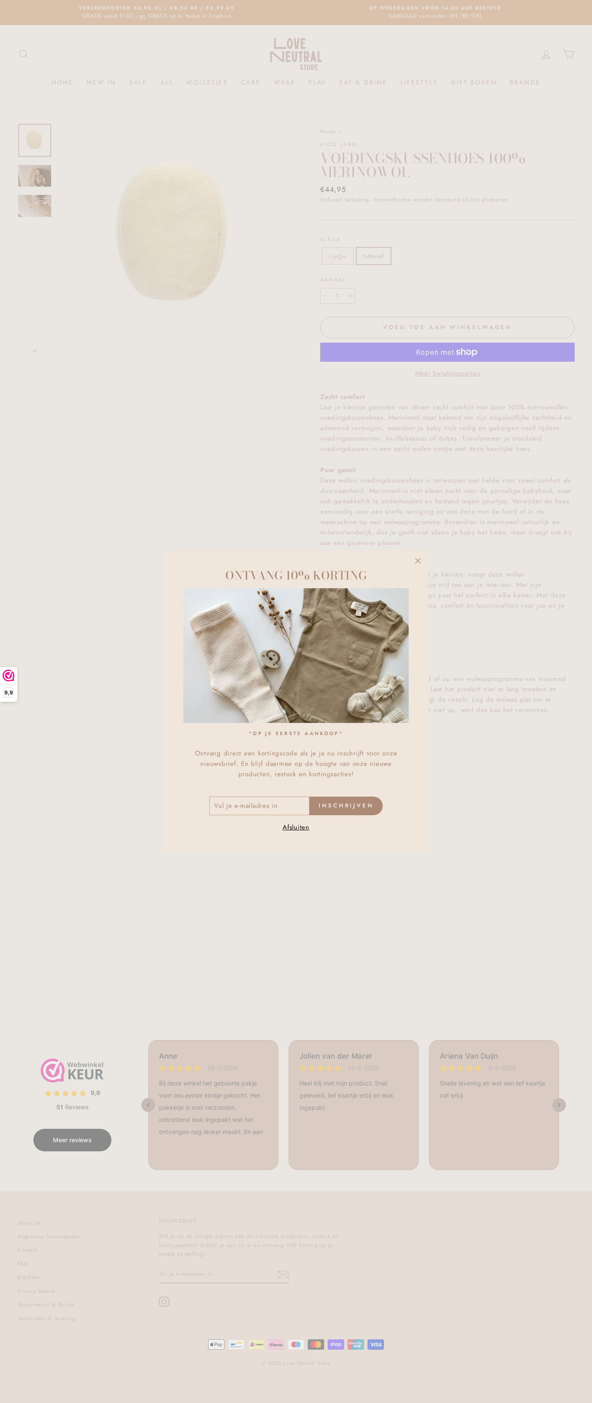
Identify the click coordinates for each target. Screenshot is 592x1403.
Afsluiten (296, 827)
